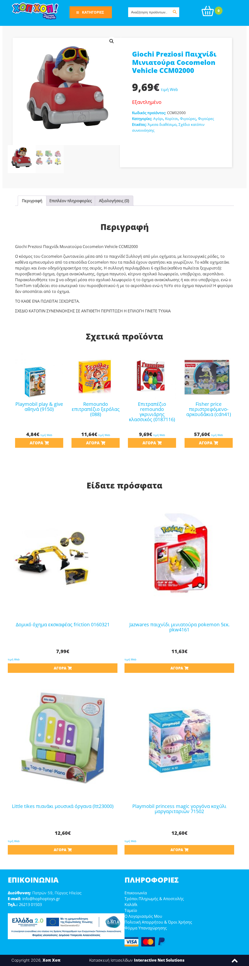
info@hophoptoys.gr (41, 898)
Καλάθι (130, 904)
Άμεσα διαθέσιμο (162, 124)
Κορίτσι (171, 118)
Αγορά (36, 443)
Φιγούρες (188, 118)
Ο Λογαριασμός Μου (143, 916)
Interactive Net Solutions (159, 960)
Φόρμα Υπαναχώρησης (145, 928)
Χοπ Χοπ (52, 960)
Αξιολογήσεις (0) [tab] (114, 200)
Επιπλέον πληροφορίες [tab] (70, 200)
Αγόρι (158, 118)
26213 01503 (30, 904)
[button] (111, 41)
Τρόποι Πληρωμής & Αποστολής (154, 898)
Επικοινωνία (135, 893)
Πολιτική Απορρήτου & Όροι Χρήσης (158, 922)
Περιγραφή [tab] (32, 200)
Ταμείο (130, 910)
